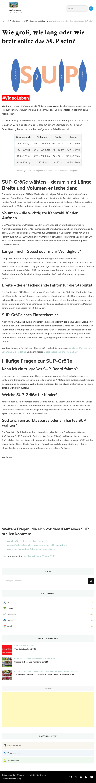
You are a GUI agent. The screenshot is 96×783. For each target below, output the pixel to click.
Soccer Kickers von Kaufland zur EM (31, 662)
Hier (4, 556)
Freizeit (76, 671)
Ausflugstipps (65, 671)
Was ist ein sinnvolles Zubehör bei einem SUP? (31, 548)
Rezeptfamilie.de (12, 745)
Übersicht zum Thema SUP (40, 556)
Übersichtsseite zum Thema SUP (61, 351)
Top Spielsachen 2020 (23, 646)
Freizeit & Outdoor (46, 659)
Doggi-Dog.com (11, 753)
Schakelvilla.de (11, 760)
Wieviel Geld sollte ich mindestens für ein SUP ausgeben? (37, 544)
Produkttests (21, 659)
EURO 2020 (32, 659)
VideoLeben (14, 10)
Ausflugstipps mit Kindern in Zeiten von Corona (36, 671)
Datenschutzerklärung (11, 778)
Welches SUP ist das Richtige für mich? (27, 541)
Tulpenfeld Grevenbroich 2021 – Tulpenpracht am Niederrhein (44, 674)
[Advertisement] (48, 709)
